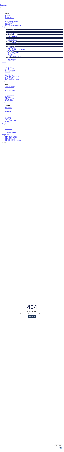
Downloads (8, 24)
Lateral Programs (9, 89)
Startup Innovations (10, 71)
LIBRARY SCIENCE (11, 50)
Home (3, 9)
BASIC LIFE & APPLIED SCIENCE (14, 42)
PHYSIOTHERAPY (11, 54)
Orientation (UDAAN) (9, 116)
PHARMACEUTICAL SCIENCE (13, 52)
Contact (3, 141)
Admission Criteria (9, 98)
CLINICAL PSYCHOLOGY (12, 60)
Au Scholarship (8, 99)
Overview (7, 15)
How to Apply (8, 97)
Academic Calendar (9, 68)
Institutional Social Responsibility (13, 25)
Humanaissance (8, 122)
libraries (7, 72)
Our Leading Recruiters (10, 131)
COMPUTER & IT (11, 33)
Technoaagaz (8, 119)
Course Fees (8, 96)
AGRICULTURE (11, 39)
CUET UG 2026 (3, 2)
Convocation (8, 117)
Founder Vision (8, 17)
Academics (4, 62)
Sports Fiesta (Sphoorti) (10, 120)
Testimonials (8, 111)
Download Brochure (3, 3)
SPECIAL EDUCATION (12, 59)
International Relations (6, 134)
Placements (4, 123)
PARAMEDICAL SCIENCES (13, 53)
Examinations (8, 74)
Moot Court (8, 118)
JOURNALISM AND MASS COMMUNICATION (16, 49)
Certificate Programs (10, 86)
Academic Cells (8, 69)
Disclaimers (8, 20)
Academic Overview (9, 67)
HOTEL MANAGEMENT (12, 36)
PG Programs (8, 88)
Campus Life (4, 101)
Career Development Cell (11, 132)
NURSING (10, 55)
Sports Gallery (8, 110)
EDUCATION (10, 58)
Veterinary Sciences (12, 40)
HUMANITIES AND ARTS (12, 47)
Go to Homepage (32, 316)
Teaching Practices (9, 73)
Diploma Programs (9, 87)
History (7, 16)
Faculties (3, 26)
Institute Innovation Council (12, 79)
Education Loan (9, 100)
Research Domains (9, 75)
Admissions (4, 80)
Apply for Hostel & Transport (12, 76)
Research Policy (9, 77)
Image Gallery (8, 107)
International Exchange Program (13, 140)
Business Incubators (10, 70)
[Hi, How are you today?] (61, 448)
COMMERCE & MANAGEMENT (13, 35)
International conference (11, 137)
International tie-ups (10, 138)
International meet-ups (10, 139)
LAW (9, 45)
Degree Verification (3, 5)
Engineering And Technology (14, 30)
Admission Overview (9, 95)
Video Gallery (8, 108)
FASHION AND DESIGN (12, 48)
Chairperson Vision (9, 18)
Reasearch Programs (10, 90)
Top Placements (8, 129)
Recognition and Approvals (11, 21)
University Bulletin (9, 23)
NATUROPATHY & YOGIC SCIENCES (14, 56)
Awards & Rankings (9, 22)
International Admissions (11, 136)
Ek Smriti (7, 121)
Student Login (2, 4)
